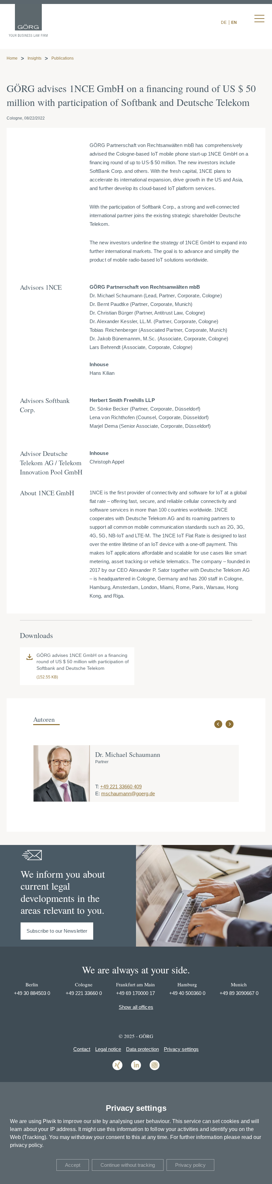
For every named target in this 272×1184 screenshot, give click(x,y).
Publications (62, 58)
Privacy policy (190, 1165)
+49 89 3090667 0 (239, 993)
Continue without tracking (128, 1165)
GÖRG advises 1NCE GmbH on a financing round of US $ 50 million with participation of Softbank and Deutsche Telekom (82, 662)
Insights (34, 58)
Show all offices (136, 1007)
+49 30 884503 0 (32, 993)
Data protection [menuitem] (142, 1049)
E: (97, 793)
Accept (72, 1165)
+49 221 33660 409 (121, 786)
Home (12, 58)
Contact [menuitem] (81, 1049)
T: (97, 786)
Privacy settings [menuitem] (181, 1049)
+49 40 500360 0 (187, 993)
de (224, 22)
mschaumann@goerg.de (128, 793)
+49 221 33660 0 (84, 993)
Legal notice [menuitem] (108, 1049)
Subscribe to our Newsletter (57, 931)
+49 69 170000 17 (135, 993)
